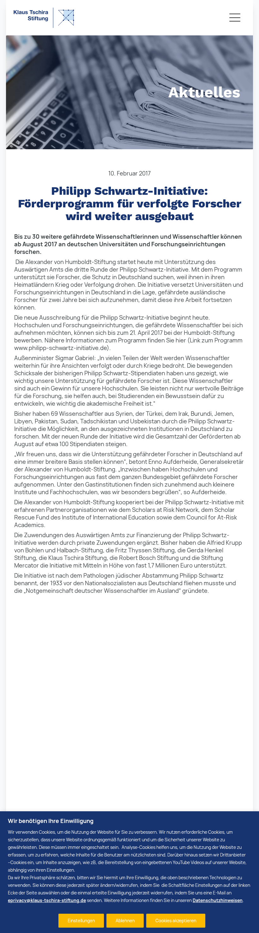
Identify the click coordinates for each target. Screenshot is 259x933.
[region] (129, 872)
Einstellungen (81, 921)
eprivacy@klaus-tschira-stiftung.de (47, 900)
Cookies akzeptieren (175, 921)
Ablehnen (125, 921)
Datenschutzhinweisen (218, 900)
